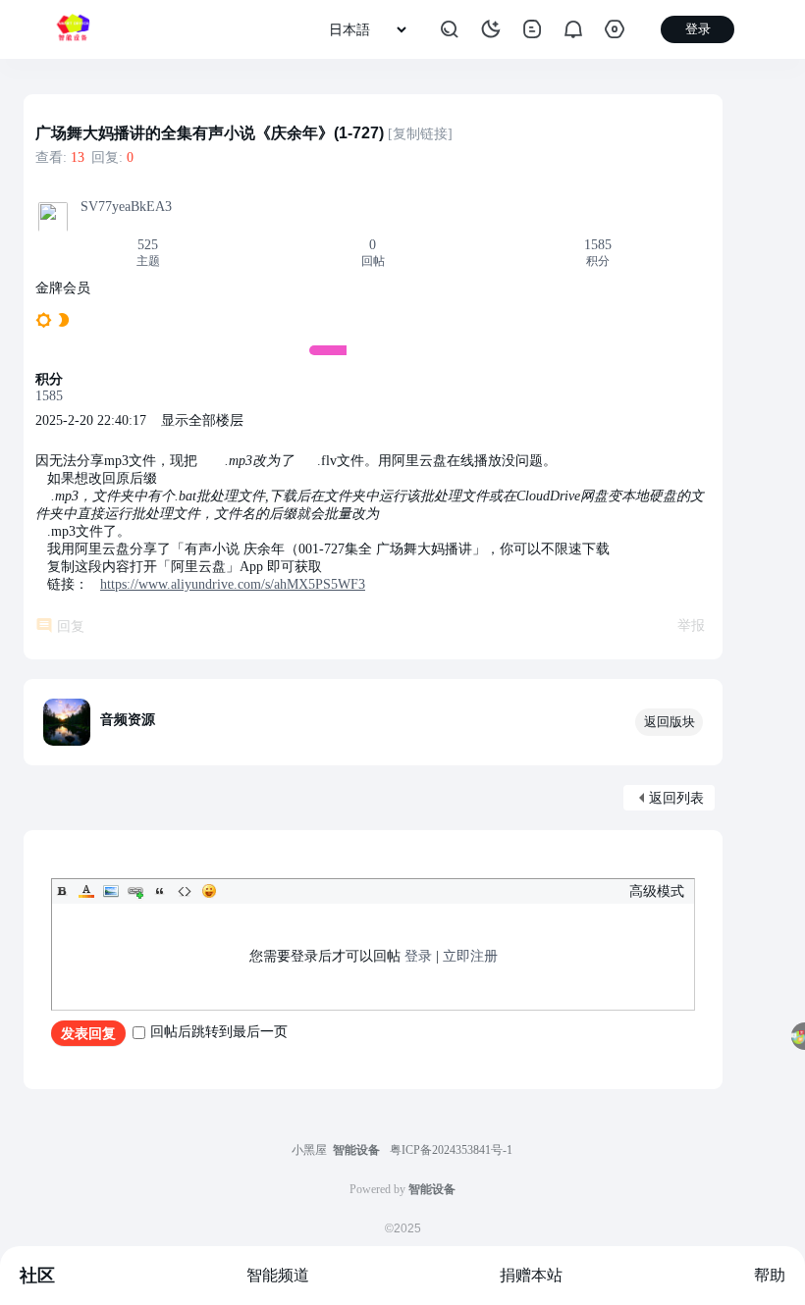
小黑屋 (309, 1150)
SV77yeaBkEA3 (126, 206)
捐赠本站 (531, 1275)
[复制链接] (420, 134)
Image (111, 891)
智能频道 (277, 1275)
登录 (418, 956)
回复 (70, 626)
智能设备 (356, 1150)
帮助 (769, 1275)
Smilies (209, 891)
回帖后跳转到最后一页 (219, 1031)
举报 (691, 625)
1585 (598, 244)
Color (86, 891)
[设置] (614, 29)
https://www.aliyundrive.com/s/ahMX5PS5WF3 (232, 584)
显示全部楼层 (202, 420)
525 (147, 244)
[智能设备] (72, 29)
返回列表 (676, 798)
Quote (160, 891)
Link (135, 891)
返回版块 (669, 721)
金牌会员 (62, 288)
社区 (37, 1275)
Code (184, 891)
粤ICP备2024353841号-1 (451, 1150)
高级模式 (656, 891)
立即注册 (470, 956)
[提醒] (573, 29)
